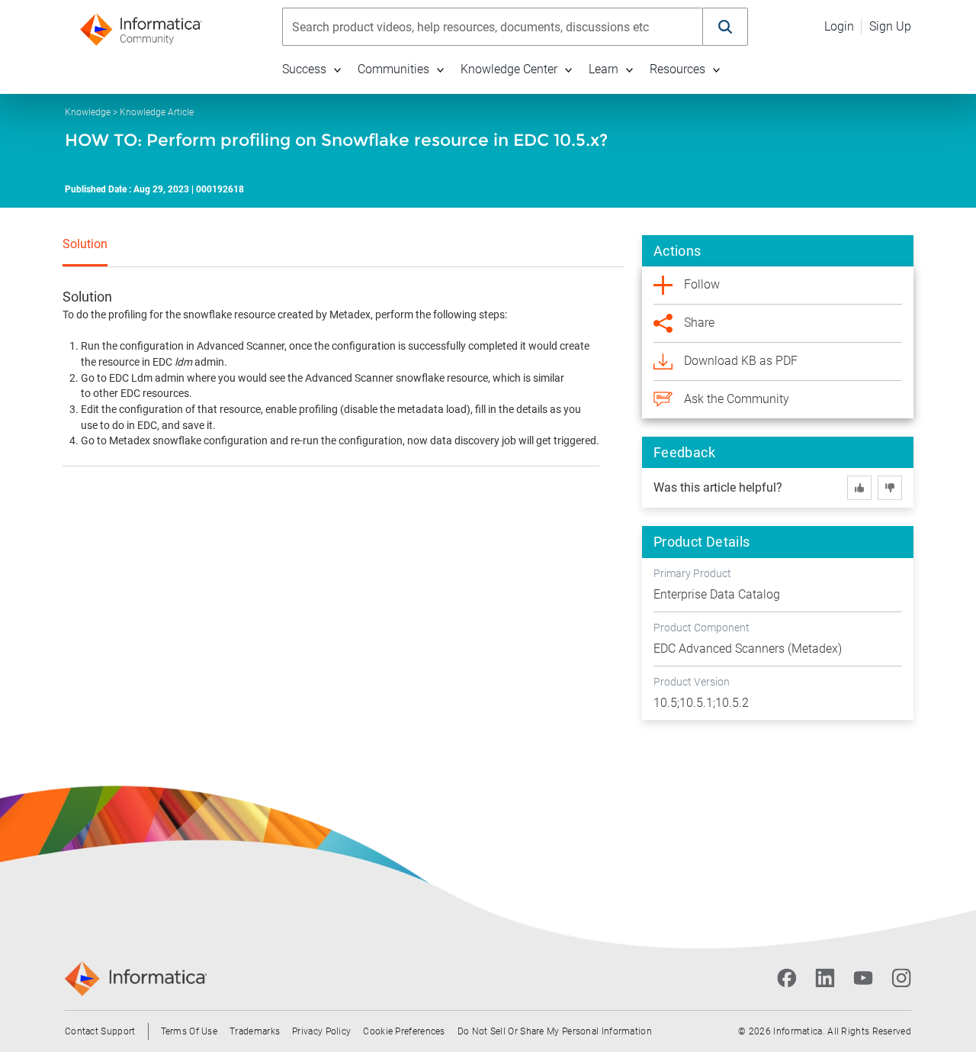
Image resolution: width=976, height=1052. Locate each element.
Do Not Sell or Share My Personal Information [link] (555, 1031)
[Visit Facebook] (787, 978)
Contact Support (100, 1031)
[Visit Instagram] (901, 978)
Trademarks (255, 1031)
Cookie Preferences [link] (404, 1031)
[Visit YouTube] (863, 978)
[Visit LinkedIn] (825, 978)
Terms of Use (189, 1031)
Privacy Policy (321, 1031)
